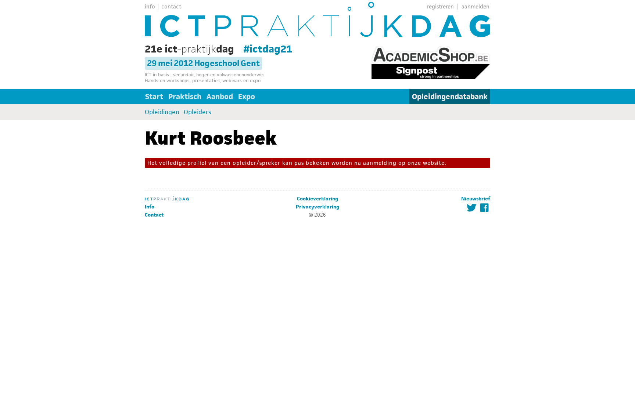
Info (149, 207)
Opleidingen (162, 112)
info (150, 6)
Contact (154, 215)
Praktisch (184, 96)
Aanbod (220, 96)
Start (154, 96)
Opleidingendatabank (450, 96)
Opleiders (197, 112)
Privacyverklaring (317, 207)
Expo (246, 96)
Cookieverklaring (317, 199)
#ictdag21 (268, 48)
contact (171, 6)
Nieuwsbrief (475, 199)
